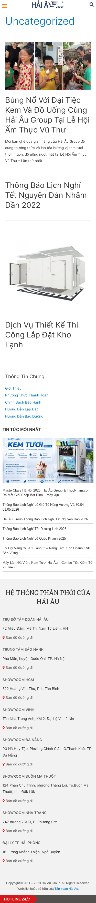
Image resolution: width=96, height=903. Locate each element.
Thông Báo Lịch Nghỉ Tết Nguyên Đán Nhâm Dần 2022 (46, 195)
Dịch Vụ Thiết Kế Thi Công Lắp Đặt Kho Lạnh (41, 334)
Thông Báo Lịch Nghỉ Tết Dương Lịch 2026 (34, 529)
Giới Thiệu (13, 388)
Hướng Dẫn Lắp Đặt (21, 409)
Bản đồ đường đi (19, 637)
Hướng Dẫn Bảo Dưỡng (24, 416)
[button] (4, 5)
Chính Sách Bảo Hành (23, 402)
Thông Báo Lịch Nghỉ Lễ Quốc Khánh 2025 (34, 538)
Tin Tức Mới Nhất (22, 429)
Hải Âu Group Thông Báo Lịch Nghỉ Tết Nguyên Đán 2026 (45, 519)
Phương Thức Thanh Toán (26, 395)
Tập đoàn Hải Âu (66, 889)
